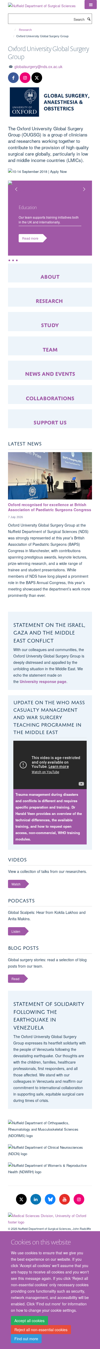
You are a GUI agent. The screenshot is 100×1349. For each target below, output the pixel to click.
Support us (50, 422)
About (50, 276)
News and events (50, 373)
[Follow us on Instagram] (25, 77)
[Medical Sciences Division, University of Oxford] (50, 1217)
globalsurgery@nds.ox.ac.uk (38, 66)
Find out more (26, 1338)
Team (50, 349)
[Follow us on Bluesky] (51, 1199)
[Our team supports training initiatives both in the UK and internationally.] (50, 187)
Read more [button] (30, 238)
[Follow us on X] (36, 77)
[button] (91, 4)
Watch (16, 884)
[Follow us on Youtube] (65, 1199)
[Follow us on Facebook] (13, 77)
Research (25, 29)
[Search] (89, 19)
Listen (15, 931)
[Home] (12, 30)
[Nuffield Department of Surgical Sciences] (42, 3)
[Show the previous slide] (13, 186)
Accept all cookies (29, 1320)
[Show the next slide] (86, 186)
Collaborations (50, 397)
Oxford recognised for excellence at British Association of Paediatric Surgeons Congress (49, 507)
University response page (43, 681)
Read (15, 978)
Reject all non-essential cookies (40, 1329)
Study (50, 324)
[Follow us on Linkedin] (36, 1199)
